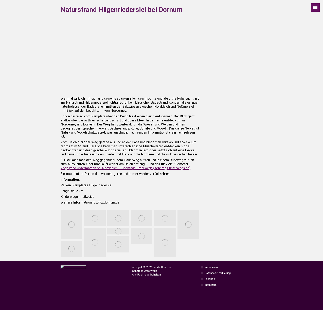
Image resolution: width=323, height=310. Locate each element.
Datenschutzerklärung (218, 273)
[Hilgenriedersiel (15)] (188, 224)
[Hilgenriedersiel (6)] (118, 218)
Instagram (211, 284)
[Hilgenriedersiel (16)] (95, 242)
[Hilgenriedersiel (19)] (141, 236)
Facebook (210, 279)
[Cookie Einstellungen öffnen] (7, 305)
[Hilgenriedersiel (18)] (118, 231)
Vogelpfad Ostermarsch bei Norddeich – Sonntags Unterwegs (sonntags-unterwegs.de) (125, 168)
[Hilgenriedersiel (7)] (141, 218)
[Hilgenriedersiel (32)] (165, 242)
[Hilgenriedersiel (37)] (118, 244)
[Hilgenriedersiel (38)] (71, 249)
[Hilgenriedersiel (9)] (165, 218)
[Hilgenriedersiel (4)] (95, 218)
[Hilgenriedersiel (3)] (71, 224)
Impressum (211, 267)
